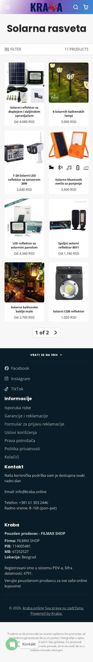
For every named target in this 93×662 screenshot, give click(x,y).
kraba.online (33, 608)
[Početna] (46, 7)
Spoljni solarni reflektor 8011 (68, 228)
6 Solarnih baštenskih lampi (68, 94)
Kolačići (12, 457)
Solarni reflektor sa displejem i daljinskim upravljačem (24, 94)
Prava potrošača (20, 440)
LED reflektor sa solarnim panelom (24, 228)
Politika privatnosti (22, 448)
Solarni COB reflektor (68, 292)
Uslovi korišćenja (21, 432)
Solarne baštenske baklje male (24, 292)
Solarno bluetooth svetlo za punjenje (68, 162)
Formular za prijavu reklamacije (34, 424)
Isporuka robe (18, 407)
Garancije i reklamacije (26, 416)
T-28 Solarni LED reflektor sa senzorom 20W (24, 162)
